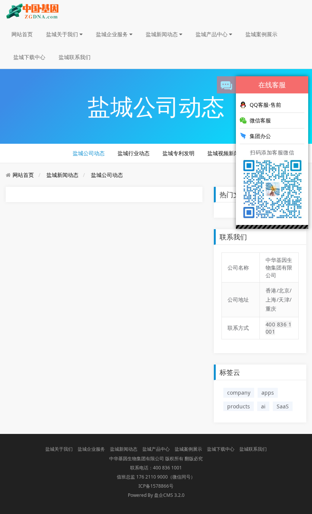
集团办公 (260, 136)
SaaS (283, 406)
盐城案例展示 (261, 34)
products (238, 406)
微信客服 (260, 120)
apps (267, 392)
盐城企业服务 (112, 34)
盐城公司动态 (89, 153)
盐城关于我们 (63, 34)
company (238, 392)
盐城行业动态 (134, 153)
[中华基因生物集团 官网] (32, 10)
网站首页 (22, 34)
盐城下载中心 (29, 57)
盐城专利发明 (178, 153)
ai (263, 406)
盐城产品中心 (212, 34)
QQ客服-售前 (265, 104)
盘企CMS (156, 495)
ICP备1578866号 (156, 486)
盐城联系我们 (75, 57)
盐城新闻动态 (162, 34)
